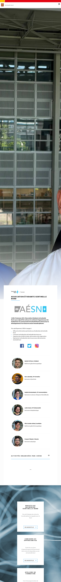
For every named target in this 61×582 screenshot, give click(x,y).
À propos (23, 292)
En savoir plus (29, 527)
